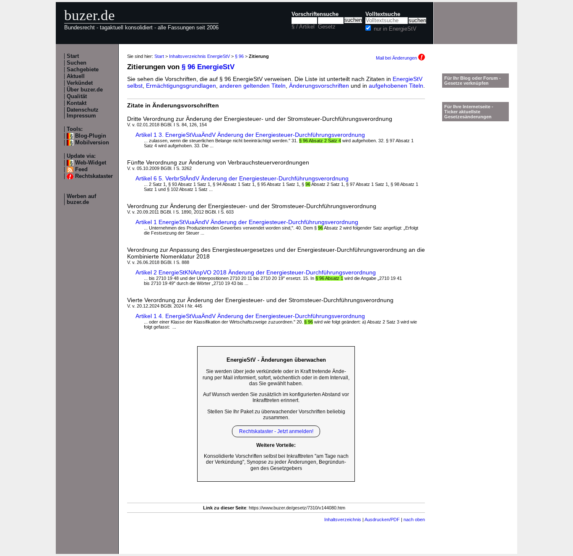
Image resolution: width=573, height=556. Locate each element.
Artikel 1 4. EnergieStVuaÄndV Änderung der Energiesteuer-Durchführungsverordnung (250, 316)
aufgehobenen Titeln (396, 85)
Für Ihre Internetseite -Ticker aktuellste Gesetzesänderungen (468, 111)
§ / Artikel (303, 27)
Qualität (77, 96)
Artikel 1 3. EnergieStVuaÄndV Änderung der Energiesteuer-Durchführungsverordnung (250, 134)
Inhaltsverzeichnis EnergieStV (199, 56)
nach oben (414, 519)
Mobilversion (92, 143)
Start (73, 56)
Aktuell (76, 76)
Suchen (76, 63)
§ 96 (239, 56)
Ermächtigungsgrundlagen (181, 85)
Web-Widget (90, 163)
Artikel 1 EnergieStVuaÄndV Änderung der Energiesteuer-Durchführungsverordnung (246, 222)
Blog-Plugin (90, 136)
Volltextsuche (382, 14)
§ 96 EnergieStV (208, 67)
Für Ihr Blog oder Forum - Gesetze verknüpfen (472, 81)
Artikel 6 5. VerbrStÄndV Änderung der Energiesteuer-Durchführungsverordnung (242, 178)
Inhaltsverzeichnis (342, 519)
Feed (81, 169)
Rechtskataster (94, 176)
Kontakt (76, 103)
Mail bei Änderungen (397, 57)
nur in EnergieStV (395, 29)
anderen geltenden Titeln (252, 85)
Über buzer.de (85, 90)
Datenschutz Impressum (83, 113)
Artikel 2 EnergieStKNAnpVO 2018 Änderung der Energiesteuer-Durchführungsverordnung (255, 272)
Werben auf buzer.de (81, 199)
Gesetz (327, 27)
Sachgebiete (83, 70)
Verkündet (80, 83)
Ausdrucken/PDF (382, 519)
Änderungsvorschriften (319, 85)
